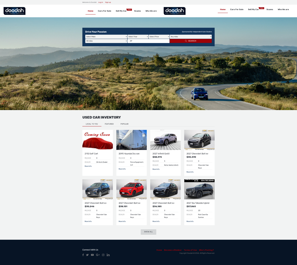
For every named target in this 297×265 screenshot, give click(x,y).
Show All (148, 232)
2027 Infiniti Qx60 (161, 153)
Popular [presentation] (125, 124)
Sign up (108, 2)
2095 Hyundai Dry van (129, 153)
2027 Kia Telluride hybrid (198, 203)
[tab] (91, 124)
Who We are (151, 11)
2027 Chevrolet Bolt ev (197, 153)
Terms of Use (190, 250)
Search (192, 41)
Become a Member (173, 250)
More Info (88, 166)
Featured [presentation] (109, 124)
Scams (137, 11)
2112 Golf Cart (91, 153)
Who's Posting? (206, 250)
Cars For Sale (104, 11)
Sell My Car (123, 10)
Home (90, 11)
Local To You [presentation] (92, 124)
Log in (100, 2)
